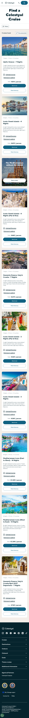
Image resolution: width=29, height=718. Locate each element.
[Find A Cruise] (24, 3)
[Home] (9, 3)
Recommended (22, 33)
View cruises (14, 180)
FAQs (13, 696)
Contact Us (6, 696)
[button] (9, 74)
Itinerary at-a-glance (9, 77)
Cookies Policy (6, 710)
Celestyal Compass (7, 675)
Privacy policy (5, 712)
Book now (14, 85)
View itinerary (14, 90)
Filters (6, 26)
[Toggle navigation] (2, 3)
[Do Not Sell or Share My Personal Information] (2, 715)
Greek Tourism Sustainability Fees (11, 709)
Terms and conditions (8, 707)
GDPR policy (14, 710)
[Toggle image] (24, 39)
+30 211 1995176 (19, 3)
